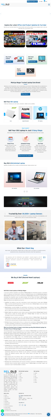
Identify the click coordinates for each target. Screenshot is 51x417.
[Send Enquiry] (2, 414)
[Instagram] (22, 405)
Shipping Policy (8, 409)
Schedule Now (32, 61)
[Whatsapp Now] (2, 410)
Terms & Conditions (9, 406)
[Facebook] (20, 405)
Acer (21, 379)
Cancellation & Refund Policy (10, 410)
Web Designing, (39, 413)
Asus (21, 380)
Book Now (9, 61)
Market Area (7, 403)
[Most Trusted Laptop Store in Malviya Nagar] (25, 14)
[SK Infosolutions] (9, 1)
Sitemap (6, 401)
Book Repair (20, 73)
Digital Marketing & (8, 415)
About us (7, 396)
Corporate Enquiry (32, 1)
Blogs (6, 399)
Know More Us (25, 94)
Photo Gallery (7, 398)
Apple (21, 373)
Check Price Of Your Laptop (25, 155)
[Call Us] (48, 414)
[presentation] (4, 114)
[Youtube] (25, 405)
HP (20, 374)
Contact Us (7, 404)
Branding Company (16, 415)
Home (6, 395)
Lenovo (21, 377)
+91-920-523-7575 (27, 395)
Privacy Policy (7, 407)
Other (36, 382)
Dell (20, 376)
